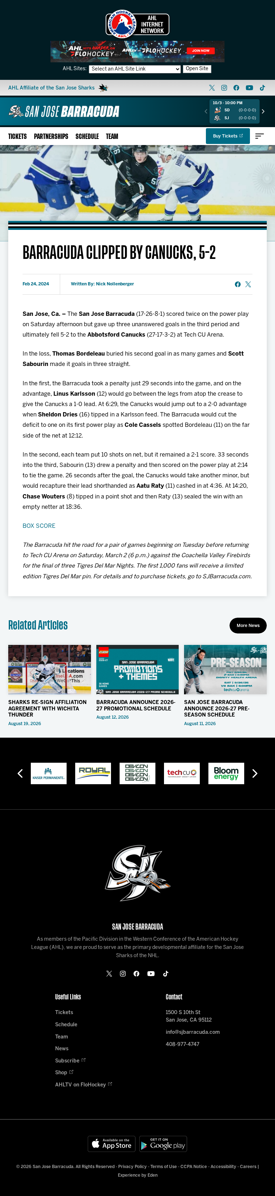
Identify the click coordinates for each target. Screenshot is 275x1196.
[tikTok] (262, 87)
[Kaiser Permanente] (226, 773)
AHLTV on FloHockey (80, 1085)
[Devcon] (93, 773)
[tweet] (248, 284)
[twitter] (212, 87)
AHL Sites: (75, 69)
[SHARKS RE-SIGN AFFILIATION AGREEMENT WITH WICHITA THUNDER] (49, 669)
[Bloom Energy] (182, 773)
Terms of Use (163, 1167)
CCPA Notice (193, 1167)
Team (112, 137)
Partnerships (51, 137)
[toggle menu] (259, 136)
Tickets (17, 137)
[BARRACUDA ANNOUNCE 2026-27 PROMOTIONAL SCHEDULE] (137, 669)
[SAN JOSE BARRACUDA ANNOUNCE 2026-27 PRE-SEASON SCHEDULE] (225, 669)
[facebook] (236, 87)
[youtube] (249, 87)
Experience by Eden (138, 1175)
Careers (248, 1167)
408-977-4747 (182, 1044)
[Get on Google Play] (163, 1144)
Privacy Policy (132, 1167)
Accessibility (223, 1167)
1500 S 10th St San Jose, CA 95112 (189, 1017)
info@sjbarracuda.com (193, 1032)
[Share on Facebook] (237, 284)
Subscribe (67, 1061)
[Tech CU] (137, 773)
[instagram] (224, 87)
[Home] (63, 111)
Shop (61, 1073)
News (61, 1049)
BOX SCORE (39, 526)
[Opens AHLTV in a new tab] (137, 51)
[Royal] (49, 773)
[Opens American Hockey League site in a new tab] (137, 24)
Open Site (197, 69)
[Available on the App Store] (112, 1144)
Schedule (87, 137)
